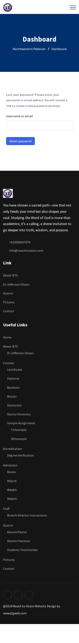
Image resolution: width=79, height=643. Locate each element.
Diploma (13, 378)
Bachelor (13, 387)
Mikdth (12, 490)
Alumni (8, 293)
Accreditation (12, 449)
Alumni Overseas (18, 541)
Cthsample (19, 430)
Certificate (14, 370)
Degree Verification (20, 455)
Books (11, 472)
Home (7, 337)
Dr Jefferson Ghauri (16, 284)
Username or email (19, 116)
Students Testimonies (22, 550)
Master (12, 396)
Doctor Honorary (19, 414)
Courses (8, 363)
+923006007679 (19, 242)
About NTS (10, 275)
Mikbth (12, 499)
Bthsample (19, 439)
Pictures (9, 302)
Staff (6, 509)
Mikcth (12, 481)
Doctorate (14, 405)
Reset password (20, 141)
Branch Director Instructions (27, 515)
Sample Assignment (21, 423)
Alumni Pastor (17, 532)
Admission (10, 465)
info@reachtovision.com (26, 250)
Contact (8, 311)
